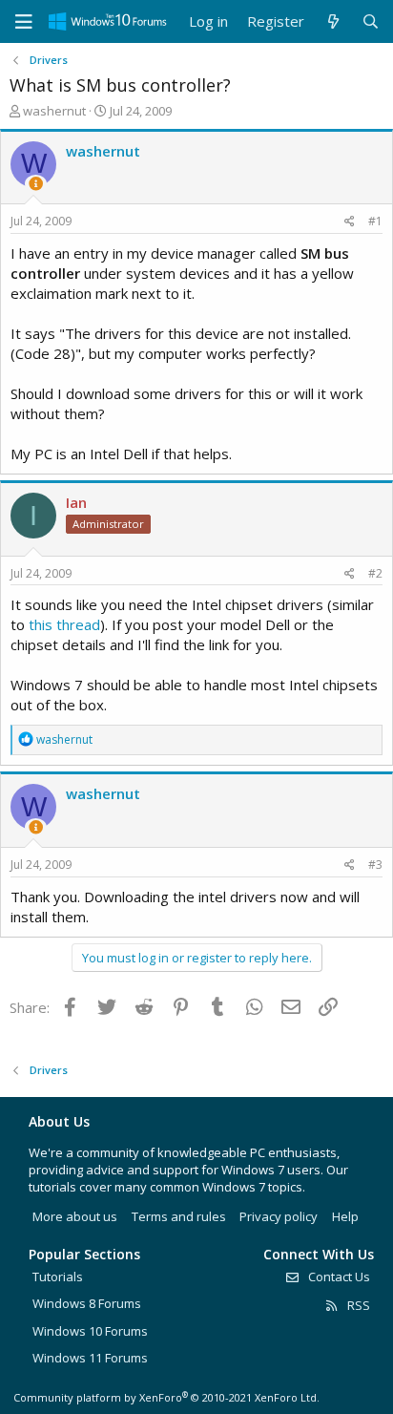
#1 (375, 221)
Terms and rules (179, 1216)
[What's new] (332, 21)
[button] (24, 22)
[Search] (370, 21)
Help (345, 1216)
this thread (64, 624)
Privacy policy (278, 1216)
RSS (357, 1305)
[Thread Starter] (36, 184)
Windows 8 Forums (86, 1303)
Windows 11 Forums (90, 1357)
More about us (74, 1216)
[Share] (350, 222)
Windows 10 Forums (90, 1331)
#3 (375, 864)
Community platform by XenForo (166, 1397)
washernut (54, 110)
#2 (375, 573)
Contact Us (337, 1276)
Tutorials (57, 1276)
